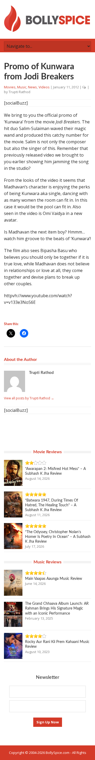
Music (21, 87)
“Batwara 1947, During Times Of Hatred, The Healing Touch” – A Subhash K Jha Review (51, 505)
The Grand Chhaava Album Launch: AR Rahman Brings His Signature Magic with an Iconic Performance (57, 608)
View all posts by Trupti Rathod (29, 398)
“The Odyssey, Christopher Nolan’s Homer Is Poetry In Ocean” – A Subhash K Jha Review (58, 536)
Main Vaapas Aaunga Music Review (53, 579)
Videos (44, 87)
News (32, 87)
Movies (10, 87)
